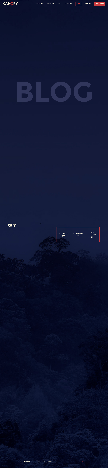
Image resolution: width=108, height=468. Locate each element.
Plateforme (99, 3)
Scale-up (50, 3)
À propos (68, 3)
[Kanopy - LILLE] (10, 3)
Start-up (39, 3)
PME (59, 3)
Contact (88, 3)
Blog (78, 3)
